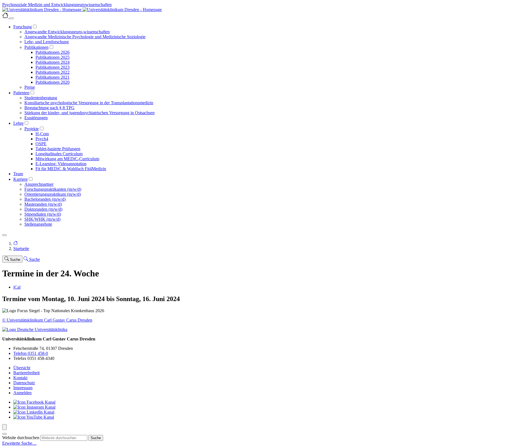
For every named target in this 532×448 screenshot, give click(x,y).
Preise (29, 87)
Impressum (22, 387)
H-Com (42, 133)
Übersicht (21, 367)
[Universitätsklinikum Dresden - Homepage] (266, 9)
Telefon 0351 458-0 (30, 353)
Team (18, 173)
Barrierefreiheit (26, 372)
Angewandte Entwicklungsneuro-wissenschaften (67, 31)
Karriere (20, 179)
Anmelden (22, 392)
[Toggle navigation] (4, 235)
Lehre (18, 123)
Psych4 (41, 138)
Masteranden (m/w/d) (43, 204)
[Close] (11, 18)
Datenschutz (24, 382)
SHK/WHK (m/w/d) (42, 219)
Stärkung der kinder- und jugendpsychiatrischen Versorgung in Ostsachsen (89, 112)
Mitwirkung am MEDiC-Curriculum (67, 158)
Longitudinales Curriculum (59, 153)
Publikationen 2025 (52, 57)
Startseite (21, 248)
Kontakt (20, 377)
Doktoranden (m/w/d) (43, 209)
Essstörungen (36, 117)
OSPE (41, 143)
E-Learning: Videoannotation (60, 163)
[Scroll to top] (4, 427)
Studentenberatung (40, 97)
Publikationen (36, 47)
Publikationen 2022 (52, 72)
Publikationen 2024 (52, 62)
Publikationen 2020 (52, 82)
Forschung (22, 26)
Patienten (21, 92)
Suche (96, 438)
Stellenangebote (38, 224)
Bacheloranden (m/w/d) (45, 199)
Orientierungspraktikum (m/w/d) (52, 194)
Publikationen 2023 (52, 67)
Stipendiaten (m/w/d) (42, 214)
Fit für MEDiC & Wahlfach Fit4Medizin (70, 168)
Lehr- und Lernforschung (46, 41)
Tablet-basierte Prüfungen (57, 148)
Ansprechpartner (38, 184)
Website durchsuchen (20, 437)
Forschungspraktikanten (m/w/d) (52, 189)
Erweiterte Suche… (19, 443)
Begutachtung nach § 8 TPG (49, 107)
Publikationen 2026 (52, 52)
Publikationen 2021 (52, 77)
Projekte (31, 128)
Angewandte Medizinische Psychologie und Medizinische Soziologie (84, 36)
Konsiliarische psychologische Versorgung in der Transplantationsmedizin (88, 102)
